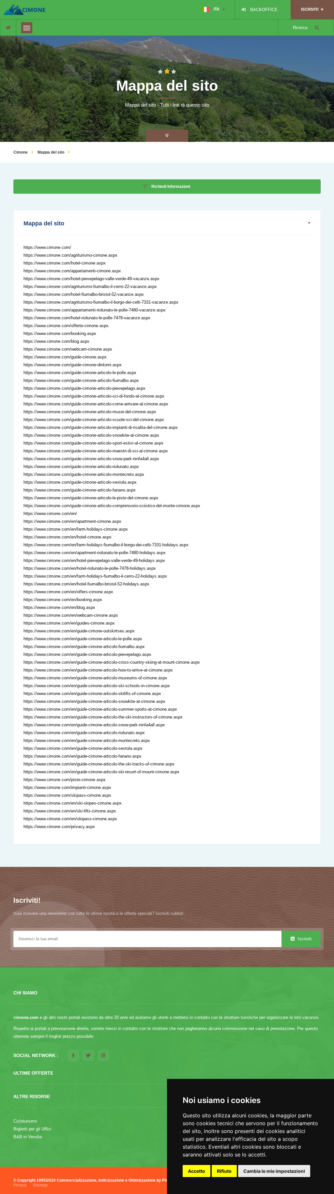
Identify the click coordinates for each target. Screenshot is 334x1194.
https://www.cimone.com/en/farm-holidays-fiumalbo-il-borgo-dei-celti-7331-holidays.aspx (106, 544)
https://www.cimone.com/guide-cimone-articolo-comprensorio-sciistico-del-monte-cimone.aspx (111, 505)
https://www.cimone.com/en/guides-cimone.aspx (69, 623)
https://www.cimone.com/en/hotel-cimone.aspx (67, 537)
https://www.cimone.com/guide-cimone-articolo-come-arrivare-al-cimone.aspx (95, 403)
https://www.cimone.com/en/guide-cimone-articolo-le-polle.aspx (82, 638)
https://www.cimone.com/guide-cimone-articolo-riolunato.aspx (81, 466)
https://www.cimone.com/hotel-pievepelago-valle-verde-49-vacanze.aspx (91, 278)
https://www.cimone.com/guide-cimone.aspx (65, 357)
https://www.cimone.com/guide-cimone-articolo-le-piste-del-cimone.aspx (91, 497)
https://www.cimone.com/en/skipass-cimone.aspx (70, 818)
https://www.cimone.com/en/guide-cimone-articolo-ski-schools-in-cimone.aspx (96, 685)
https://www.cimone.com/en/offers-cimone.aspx (68, 591)
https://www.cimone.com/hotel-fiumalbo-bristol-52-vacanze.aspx (83, 294)
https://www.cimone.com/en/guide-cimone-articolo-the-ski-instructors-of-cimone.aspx (103, 717)
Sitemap (40, 1185)
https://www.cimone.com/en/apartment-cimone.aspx (72, 521)
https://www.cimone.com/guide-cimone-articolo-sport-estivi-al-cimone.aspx (93, 443)
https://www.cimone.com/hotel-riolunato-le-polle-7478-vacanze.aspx (86, 317)
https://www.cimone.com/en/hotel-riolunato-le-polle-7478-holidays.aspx (89, 568)
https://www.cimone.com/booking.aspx (59, 333)
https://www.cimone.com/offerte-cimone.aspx (66, 325)
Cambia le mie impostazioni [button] (274, 1171)
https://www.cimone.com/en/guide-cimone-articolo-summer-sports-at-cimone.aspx (100, 709)
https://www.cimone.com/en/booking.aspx (62, 599)
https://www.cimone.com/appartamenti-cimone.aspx (72, 270)
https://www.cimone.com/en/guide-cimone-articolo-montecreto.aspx (86, 740)
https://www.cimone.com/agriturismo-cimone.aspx (70, 255)
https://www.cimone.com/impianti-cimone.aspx (67, 787)
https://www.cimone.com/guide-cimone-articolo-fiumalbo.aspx (81, 380)
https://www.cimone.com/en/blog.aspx (59, 607)
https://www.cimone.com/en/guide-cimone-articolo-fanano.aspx (82, 756)
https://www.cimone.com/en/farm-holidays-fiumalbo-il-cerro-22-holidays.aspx (95, 576)
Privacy (19, 1185)
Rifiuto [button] (224, 1171)
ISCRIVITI (310, 9)
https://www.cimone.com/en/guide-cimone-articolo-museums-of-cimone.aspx (95, 677)
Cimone (20, 152)
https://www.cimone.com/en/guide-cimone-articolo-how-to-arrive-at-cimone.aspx (98, 670)
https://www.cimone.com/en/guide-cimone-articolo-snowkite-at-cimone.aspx (94, 701)
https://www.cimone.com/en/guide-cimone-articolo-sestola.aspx (83, 748)
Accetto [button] (196, 1171)
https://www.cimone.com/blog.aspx (56, 341)
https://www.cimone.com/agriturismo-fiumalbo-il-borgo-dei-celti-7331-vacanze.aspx (100, 302)
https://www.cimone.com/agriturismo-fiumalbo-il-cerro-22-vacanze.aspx (90, 286)
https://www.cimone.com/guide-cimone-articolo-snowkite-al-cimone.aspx (91, 435)
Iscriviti (303, 938)
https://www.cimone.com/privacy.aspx (59, 826)
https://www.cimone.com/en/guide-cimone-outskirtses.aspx (79, 630)
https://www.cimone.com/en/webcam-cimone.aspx (70, 615)
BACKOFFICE (264, 9)
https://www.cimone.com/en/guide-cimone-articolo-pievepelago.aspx (87, 654)
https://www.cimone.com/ (47, 247)
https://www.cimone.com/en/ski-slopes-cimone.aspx (72, 803)
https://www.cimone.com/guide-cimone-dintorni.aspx (72, 364)
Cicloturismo (25, 1121)
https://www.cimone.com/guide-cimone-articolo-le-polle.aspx (79, 372)
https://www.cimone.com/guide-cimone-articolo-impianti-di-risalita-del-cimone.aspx (100, 427)
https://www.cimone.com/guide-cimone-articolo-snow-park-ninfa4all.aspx (91, 458)
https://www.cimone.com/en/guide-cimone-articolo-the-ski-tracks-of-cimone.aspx (99, 764)
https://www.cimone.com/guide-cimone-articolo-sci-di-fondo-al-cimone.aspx (93, 396)
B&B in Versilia (27, 1136)
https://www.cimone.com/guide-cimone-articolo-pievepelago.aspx (84, 388)
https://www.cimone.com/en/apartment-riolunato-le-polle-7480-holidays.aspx (94, 552)
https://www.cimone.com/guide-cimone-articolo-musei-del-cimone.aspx (89, 411)
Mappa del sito (51, 152)
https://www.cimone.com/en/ (50, 513)
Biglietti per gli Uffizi (32, 1128)
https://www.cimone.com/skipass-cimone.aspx (67, 795)
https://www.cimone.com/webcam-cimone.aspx (67, 349)
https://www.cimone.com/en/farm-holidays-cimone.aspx (75, 529)
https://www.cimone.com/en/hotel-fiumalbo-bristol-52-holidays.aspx (86, 584)
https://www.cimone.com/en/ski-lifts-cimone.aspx (69, 811)
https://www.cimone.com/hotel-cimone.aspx (64, 263)
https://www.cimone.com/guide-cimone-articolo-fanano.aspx (79, 490)
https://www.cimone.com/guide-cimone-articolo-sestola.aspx (80, 482)
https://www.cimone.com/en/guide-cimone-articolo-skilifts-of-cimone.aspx (92, 693)
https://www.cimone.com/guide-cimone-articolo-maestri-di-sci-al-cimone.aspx (95, 450)
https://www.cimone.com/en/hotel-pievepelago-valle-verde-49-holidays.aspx (94, 560)
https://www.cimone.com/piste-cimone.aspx (64, 779)
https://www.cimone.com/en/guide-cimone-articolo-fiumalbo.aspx (84, 646)
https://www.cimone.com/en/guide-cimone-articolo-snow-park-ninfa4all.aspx (94, 724)
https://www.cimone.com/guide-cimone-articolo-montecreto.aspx (83, 474)
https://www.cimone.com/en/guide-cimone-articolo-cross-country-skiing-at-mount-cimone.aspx (111, 662)
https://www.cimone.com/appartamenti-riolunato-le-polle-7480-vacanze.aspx (94, 310)
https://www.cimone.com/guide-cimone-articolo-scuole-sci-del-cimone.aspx (93, 419)
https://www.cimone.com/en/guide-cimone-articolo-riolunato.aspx (84, 732)
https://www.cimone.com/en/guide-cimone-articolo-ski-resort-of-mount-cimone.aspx (101, 771)
